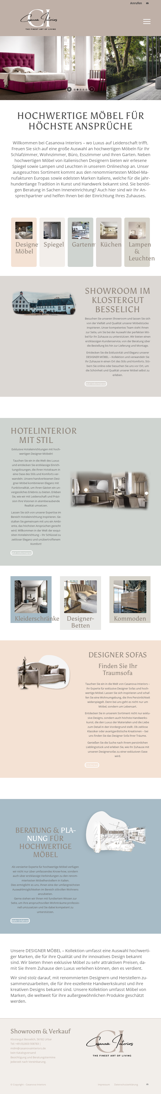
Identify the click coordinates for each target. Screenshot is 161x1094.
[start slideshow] (69, 89)
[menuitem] (135, 3)
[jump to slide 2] (77, 89)
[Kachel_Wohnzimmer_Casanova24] (23, 230)
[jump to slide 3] (80, 89)
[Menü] (146, 21)
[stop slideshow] (92, 89)
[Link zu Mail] (147, 3)
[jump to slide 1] (74, 89)
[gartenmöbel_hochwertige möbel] (80, 230)
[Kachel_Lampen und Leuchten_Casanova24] (137, 230)
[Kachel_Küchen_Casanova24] (108, 230)
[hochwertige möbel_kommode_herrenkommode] (130, 596)
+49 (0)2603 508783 (27, 1044)
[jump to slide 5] (86, 89)
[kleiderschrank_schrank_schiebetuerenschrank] (31, 596)
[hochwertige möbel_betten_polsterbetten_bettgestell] (80, 596)
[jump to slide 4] (83, 89)
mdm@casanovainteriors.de (28, 1048)
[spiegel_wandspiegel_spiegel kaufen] (52, 230)
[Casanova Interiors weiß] (40, 21)
